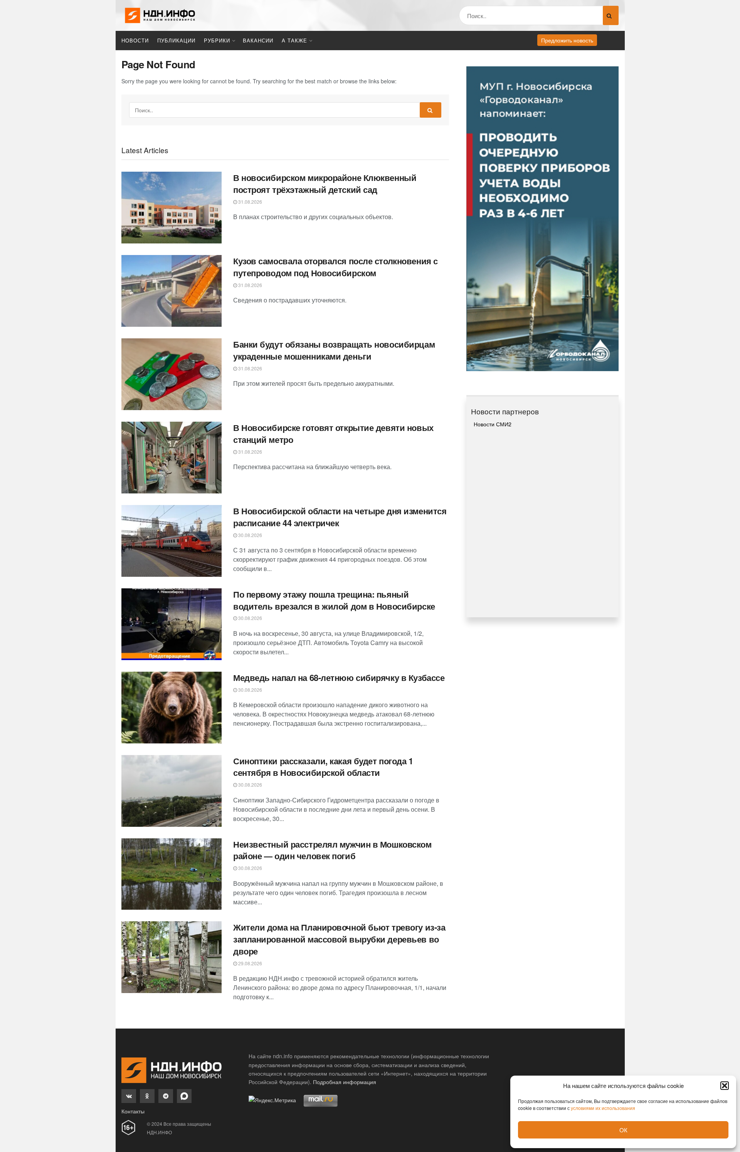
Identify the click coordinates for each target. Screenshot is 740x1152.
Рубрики (217, 40)
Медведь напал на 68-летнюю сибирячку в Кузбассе (338, 677)
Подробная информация (344, 1082)
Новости (135, 40)
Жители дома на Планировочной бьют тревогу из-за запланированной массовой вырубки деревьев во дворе (339, 939)
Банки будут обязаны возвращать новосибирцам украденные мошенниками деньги (334, 350)
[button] (724, 1086)
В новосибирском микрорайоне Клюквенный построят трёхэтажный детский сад (324, 183)
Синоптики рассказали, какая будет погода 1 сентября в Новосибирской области (323, 767)
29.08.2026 (249, 963)
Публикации (176, 40)
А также (294, 40)
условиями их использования (603, 1108)
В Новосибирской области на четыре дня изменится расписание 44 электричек (339, 517)
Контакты (133, 1111)
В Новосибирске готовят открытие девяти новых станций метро (333, 433)
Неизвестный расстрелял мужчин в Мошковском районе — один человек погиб (332, 850)
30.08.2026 (249, 535)
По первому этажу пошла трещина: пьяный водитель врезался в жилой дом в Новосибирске (334, 600)
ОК (623, 1130)
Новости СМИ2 (492, 424)
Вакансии (258, 40)
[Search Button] (611, 15)
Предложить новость (567, 40)
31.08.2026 (249, 201)
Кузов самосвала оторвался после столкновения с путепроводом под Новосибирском (335, 267)
